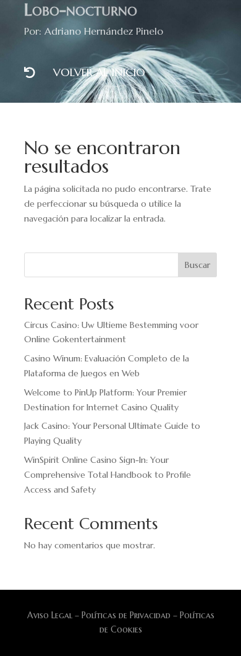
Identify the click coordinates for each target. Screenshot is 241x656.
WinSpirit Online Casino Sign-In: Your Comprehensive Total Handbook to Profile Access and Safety (107, 474)
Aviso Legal (49, 615)
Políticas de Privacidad (126, 615)
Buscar (197, 264)
